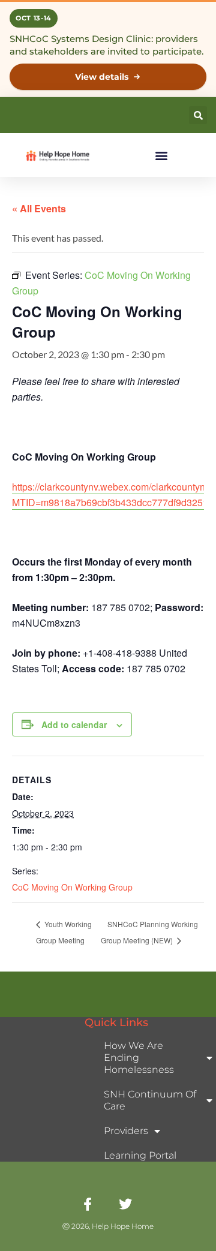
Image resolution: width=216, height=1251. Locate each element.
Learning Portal (140, 1155)
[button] (198, 115)
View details (101, 76)
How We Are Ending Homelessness (139, 1057)
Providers (126, 1130)
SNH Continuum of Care (150, 1100)
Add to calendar (74, 724)
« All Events (39, 208)
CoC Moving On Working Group (72, 887)
